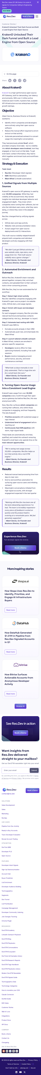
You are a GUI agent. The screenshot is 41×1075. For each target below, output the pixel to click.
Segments (5, 895)
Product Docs (6, 1020)
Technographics (7, 891)
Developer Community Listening (12, 912)
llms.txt (33, 1068)
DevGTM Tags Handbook (10, 964)
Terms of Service (13, 1064)
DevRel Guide (6, 999)
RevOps (4, 818)
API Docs (5, 1024)
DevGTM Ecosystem (8, 952)
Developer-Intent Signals (10, 865)
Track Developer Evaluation (11, 835)
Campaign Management (10, 908)
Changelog (5, 1042)
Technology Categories (9, 986)
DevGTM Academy (8, 930)
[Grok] (17, 1051)
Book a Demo (28, 16)
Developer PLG (7, 851)
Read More (7, 11)
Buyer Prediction (7, 878)
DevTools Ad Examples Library (12, 956)
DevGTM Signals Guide (9, 977)
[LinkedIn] (16, 1072)
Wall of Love (6, 1011)
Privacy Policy (17, 778)
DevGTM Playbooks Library (11, 969)
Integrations (6, 1016)
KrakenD (5, 93)
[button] (37, 16)
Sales (3, 809)
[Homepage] (9, 16)
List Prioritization (7, 904)
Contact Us (5, 1038)
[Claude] (3, 1051)
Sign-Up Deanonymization (10, 869)
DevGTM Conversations (10, 947)
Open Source (6, 856)
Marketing (5, 813)
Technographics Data (9, 982)
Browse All (20, 706)
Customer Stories (8, 24)
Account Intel (6, 874)
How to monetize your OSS (11, 990)
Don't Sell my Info (12, 1068)
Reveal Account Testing (10, 839)
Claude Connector (8, 994)
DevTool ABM (6, 847)
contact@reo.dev (8, 794)
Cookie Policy (26, 1064)
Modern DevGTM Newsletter (11, 973)
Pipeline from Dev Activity (10, 826)
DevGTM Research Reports (11, 960)
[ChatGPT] (7, 1051)
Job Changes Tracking (9, 916)
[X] (24, 1072)
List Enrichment (7, 882)
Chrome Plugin (7, 921)
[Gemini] (10, 1051)
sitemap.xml (24, 1068)
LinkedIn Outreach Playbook (11, 934)
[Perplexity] (13, 1051)
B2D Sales (5, 1003)
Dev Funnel (5, 899)
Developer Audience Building (11, 886)
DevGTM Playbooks (8, 943)
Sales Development (8, 805)
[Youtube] (20, 1072)
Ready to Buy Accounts (9, 830)
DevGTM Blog (6, 939)
